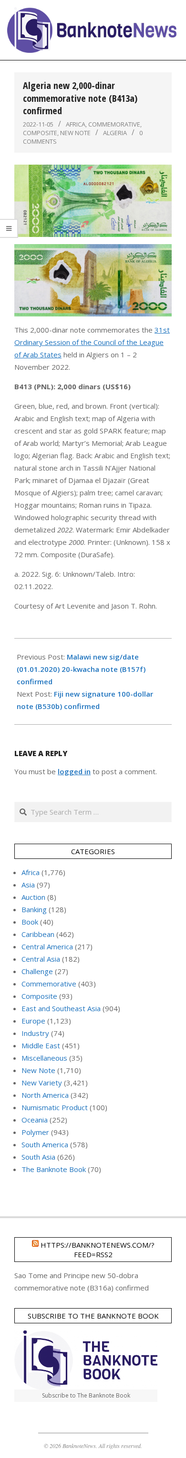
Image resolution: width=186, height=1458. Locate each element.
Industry (35, 1033)
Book (29, 921)
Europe (33, 1020)
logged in (74, 771)
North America (45, 1095)
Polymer (35, 1132)
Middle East (40, 1045)
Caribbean (37, 934)
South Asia (38, 1157)
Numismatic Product (54, 1107)
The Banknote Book (53, 1169)
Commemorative (114, 124)
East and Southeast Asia (61, 1008)
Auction (33, 897)
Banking (34, 909)
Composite (40, 132)
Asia (28, 884)
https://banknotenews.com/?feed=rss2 (98, 1249)
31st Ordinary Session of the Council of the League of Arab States (92, 342)
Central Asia (40, 959)
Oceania (34, 1119)
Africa (75, 124)
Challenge (37, 971)
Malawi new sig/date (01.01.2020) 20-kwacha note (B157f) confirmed (81, 669)
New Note (75, 132)
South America (44, 1144)
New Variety (41, 1082)
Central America (47, 946)
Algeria (115, 132)
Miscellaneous (44, 1058)
